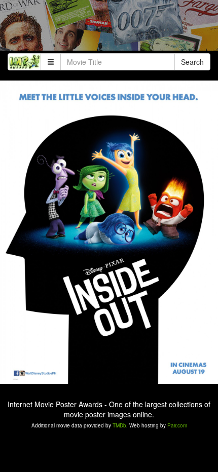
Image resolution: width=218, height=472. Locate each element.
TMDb (119, 425)
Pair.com (177, 425)
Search (192, 62)
